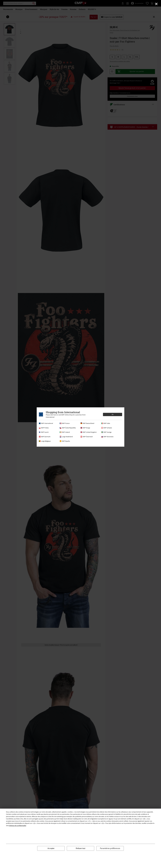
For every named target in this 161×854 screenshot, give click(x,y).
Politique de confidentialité (17, 826)
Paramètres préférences (110, 848)
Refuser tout (80, 848)
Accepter (51, 848)
